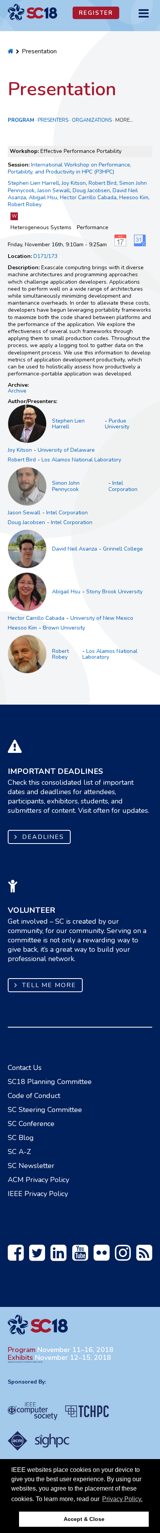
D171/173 (45, 256)
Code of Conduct (34, 1095)
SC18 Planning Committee (50, 1081)
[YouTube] (80, 1257)
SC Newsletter (31, 1165)
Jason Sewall (53, 190)
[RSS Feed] (144, 1257)
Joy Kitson (74, 183)
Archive (17, 391)
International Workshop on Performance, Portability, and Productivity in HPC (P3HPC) (69, 168)
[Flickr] (102, 1257)
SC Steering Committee (45, 1109)
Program (21, 120)
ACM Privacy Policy (38, 1179)
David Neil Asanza (74, 549)
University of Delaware (66, 450)
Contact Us (25, 1067)
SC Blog (21, 1137)
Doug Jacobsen (91, 190)
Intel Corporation (122, 486)
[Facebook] (16, 1257)
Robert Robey (25, 204)
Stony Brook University (114, 591)
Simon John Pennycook (66, 486)
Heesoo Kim (133, 197)
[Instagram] (123, 1257)
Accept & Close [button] (84, 1519)
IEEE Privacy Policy (38, 1193)
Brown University (64, 627)
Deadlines (43, 837)
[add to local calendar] (122, 244)
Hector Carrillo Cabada (88, 197)
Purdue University (117, 423)
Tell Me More (49, 985)
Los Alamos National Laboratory (81, 459)
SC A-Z (19, 1151)
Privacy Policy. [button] (122, 1499)
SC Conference (31, 1123)
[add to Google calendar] (141, 244)
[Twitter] (37, 1257)
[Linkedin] (58, 1257)
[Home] (11, 51)
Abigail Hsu (43, 197)
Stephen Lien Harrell (33, 183)
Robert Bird (103, 183)
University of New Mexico (101, 618)
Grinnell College (123, 549)
